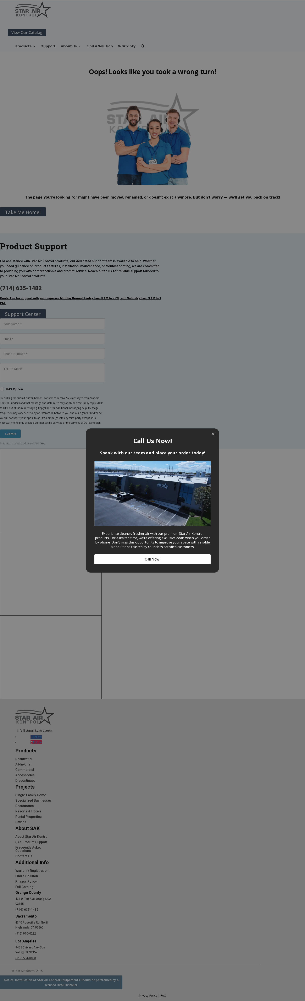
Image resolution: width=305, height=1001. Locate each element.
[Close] (213, 434)
